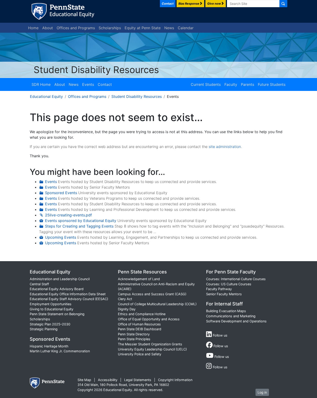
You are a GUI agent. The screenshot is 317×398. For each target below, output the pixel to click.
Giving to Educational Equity (51, 309)
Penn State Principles (134, 339)
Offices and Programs (76, 28)
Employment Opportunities (50, 304)
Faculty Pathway (219, 289)
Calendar (186, 28)
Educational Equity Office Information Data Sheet (68, 294)
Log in (262, 392)
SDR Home (41, 84)
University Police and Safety (139, 354)
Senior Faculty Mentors (224, 294)
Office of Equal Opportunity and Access (149, 319)
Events (88, 84)
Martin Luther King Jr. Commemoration (60, 351)
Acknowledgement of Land (139, 279)
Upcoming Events (60, 237)
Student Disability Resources (96, 69)
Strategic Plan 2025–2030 (50, 324)
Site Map (84, 380)
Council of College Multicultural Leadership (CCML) (157, 304)
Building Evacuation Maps (226, 311)
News (169, 28)
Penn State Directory (134, 334)
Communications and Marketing (231, 316)
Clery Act (125, 299)
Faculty (230, 84)
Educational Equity (46, 96)
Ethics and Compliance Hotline (141, 314)
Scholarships (110, 28)
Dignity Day (127, 309)
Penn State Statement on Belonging (57, 314)
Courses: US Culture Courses (228, 284)
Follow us (219, 335)
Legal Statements (137, 380)
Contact (105, 84)
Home (33, 28)
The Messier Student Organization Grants (150, 344)
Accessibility (107, 380)
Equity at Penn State (143, 28)
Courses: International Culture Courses (236, 279)
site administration (225, 146)
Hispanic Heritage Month (49, 346)
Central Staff (39, 284)
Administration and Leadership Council (60, 279)
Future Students (271, 84)
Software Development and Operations (236, 321)
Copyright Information (175, 380)
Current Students (206, 84)
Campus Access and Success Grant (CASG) (152, 294)
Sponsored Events (61, 192)
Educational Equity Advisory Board (57, 289)
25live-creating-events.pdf (68, 215)
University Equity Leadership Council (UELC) (152, 349)
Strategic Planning (44, 329)
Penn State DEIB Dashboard (139, 329)
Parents (247, 84)
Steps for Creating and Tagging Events (79, 226)
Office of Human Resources (139, 324)
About (47, 28)
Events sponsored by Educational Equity (80, 220)
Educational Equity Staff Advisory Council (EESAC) (69, 299)
